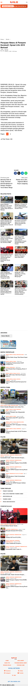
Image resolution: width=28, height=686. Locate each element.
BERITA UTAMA (13, 354)
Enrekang (12, 540)
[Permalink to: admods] (2, 50)
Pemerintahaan (6, 506)
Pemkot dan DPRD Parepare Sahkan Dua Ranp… (16, 483)
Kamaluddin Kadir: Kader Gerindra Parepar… (13, 457)
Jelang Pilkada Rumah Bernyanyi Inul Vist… (16, 382)
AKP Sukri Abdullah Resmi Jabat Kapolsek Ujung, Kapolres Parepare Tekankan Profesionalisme (21, 291)
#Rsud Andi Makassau (9, 501)
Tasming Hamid (7, 499)
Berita (7, 354)
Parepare (18, 428)
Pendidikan (12, 473)
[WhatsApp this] (25, 173)
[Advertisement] (14, 23)
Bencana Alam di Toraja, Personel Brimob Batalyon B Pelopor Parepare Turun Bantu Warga (6, 182)
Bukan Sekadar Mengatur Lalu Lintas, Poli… (12, 407)
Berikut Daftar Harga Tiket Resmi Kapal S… (16, 358)
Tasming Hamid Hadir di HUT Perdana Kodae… (16, 432)
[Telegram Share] (22, 173)
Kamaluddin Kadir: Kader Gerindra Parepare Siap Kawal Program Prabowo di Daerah (6, 291)
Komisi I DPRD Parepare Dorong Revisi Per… (16, 470)
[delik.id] (14, 2)
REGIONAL (8, 423)
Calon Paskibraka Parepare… (14, 543)
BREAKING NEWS (20, 354)
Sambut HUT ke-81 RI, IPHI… (14, 537)
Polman (21, 473)
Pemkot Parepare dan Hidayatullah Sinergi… (15, 412)
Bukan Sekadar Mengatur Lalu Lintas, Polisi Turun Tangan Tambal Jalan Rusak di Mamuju (7, 207)
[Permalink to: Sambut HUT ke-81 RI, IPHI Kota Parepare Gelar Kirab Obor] (21, 249)
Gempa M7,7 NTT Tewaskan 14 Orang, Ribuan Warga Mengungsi (20, 274)
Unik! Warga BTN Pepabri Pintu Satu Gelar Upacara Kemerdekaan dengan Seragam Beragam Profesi (20, 240)
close (15, 659)
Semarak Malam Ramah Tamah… (9, 525)
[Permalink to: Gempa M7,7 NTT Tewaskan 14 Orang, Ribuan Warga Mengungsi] (21, 267)
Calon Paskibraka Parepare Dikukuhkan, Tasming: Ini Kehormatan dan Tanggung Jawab (6, 275)
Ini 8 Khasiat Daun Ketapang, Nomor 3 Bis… (16, 369)
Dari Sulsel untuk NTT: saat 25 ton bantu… (15, 418)
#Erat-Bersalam (7, 496)
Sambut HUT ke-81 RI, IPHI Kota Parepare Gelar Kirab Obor (20, 256)
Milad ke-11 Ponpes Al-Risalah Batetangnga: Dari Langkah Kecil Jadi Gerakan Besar (21, 206)
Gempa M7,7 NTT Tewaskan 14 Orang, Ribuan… (16, 425)
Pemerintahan (18, 455)
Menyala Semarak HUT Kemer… (14, 530)
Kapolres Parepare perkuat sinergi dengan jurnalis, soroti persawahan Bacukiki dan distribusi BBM (7, 239)
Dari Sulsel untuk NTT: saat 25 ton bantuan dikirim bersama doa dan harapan (21, 222)
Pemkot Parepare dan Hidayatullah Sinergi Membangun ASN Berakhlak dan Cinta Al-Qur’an (7, 223)
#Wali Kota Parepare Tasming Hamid (13, 493)
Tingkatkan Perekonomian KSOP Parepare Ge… (15, 363)
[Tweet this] (18, 173)
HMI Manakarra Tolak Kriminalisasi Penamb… (15, 477)
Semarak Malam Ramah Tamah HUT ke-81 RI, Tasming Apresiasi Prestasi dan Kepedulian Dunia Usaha (7, 258)
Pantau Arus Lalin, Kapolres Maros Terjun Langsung (21, 180)
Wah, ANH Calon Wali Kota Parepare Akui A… (16, 375)
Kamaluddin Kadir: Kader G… (14, 549)
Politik (18, 373)
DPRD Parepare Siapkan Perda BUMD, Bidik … (16, 463)
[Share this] (15, 173)
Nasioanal (6, 455)
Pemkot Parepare (8, 491)
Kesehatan (12, 367)
